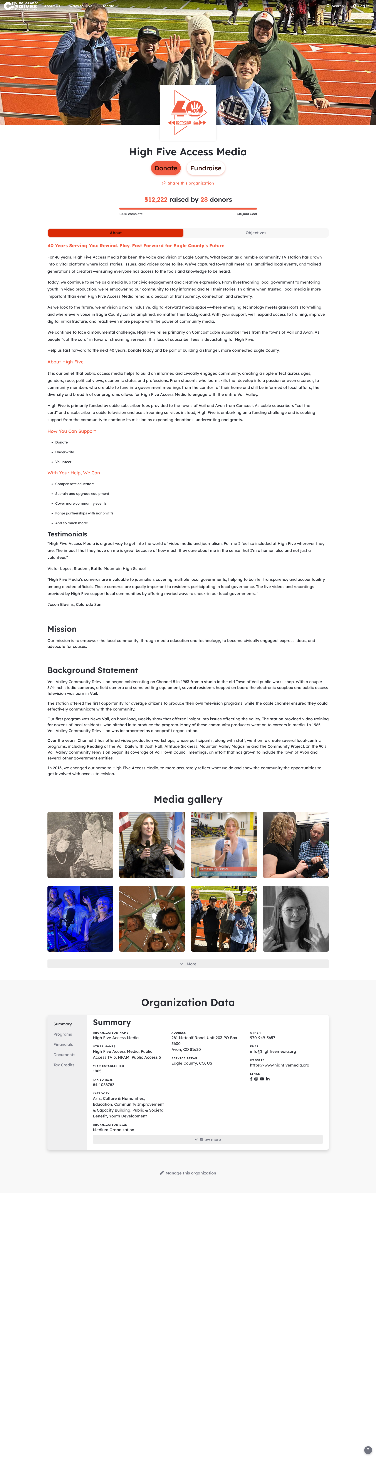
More (191, 963)
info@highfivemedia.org (273, 1051)
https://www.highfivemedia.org (279, 1065)
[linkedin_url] (268, 1078)
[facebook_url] (251, 1078)
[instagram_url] (256, 1078)
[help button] (368, 1450)
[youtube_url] (262, 1078)
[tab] (115, 233)
